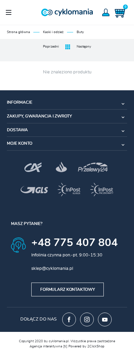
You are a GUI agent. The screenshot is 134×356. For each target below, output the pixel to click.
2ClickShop (95, 346)
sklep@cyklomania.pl (52, 268)
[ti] (65, 346)
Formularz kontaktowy (67, 289)
